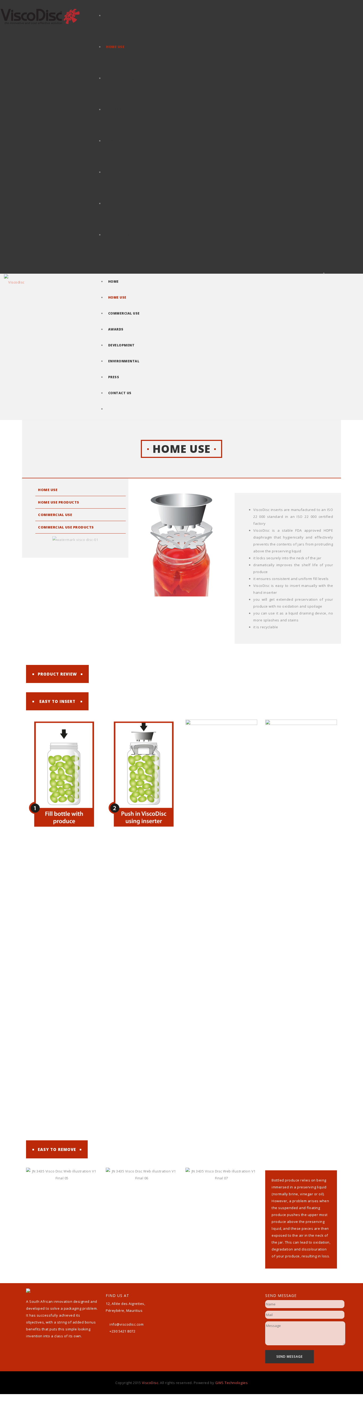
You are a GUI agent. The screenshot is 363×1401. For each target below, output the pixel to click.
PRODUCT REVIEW (57, 674)
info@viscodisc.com (126, 1324)
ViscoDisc (150, 1382)
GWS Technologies (231, 1382)
